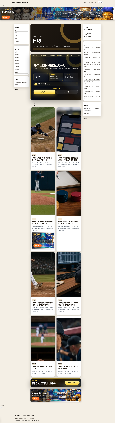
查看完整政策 (87, 113)
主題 (89, 2)
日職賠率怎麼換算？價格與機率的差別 (92, 70)
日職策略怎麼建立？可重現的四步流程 (92, 75)
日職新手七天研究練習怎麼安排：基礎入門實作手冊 (42, 222)
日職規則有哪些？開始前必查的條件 (92, 58)
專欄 (92, 2)
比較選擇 (17, 69)
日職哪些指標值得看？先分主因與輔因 (92, 92)
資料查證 (17, 55)
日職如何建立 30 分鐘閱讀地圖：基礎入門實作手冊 (42, 159)
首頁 (16, 30)
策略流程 (17, 60)
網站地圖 (32, 418)
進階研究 (17, 72)
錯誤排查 (17, 66)
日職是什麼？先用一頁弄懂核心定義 (42, 367)
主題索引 (16, 418)
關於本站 (26, 418)
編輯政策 (17, 41)
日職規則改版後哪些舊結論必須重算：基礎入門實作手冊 (68, 159)
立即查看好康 (44, 92)
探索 (85, 2)
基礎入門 (17, 52)
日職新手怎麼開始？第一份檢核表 (92, 79)
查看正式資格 (72, 382)
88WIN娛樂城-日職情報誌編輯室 (21, 83)
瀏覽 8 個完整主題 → (37, 49)
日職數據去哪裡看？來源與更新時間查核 (92, 87)
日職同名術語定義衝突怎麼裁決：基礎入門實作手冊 (68, 222)
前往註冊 (67, 92)
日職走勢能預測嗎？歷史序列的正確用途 (92, 97)
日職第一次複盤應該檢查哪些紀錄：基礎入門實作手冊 (42, 304)
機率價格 (17, 57)
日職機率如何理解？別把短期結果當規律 (92, 65)
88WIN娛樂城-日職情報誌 (20, 2)
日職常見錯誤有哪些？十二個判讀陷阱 (92, 83)
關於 (95, 2)
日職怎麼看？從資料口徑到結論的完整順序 (68, 367)
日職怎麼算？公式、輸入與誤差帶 (92, 62)
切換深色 (100, 2)
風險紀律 (17, 63)
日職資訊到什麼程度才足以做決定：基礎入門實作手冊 (68, 304)
